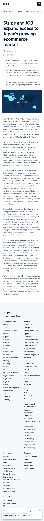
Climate (6, 343)
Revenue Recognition (11, 388)
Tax (4, 394)
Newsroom (8, 11)
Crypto (6, 349)
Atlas (5, 327)
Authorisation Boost (10, 330)
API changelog (29, 439)
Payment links (8, 376)
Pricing (5, 324)
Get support (7, 500)
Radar (5, 385)
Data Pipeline (8, 352)
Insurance (27, 381)
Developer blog (29, 448)
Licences (6, 482)
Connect (6, 346)
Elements (6, 355)
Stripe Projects (29, 445)
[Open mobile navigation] (39, 4)
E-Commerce (28, 336)
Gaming (26, 373)
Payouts (6, 382)
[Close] (39, 510)
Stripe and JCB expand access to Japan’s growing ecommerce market (21, 33)
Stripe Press (28, 465)
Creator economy (30, 367)
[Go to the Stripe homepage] (6, 312)
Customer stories (9, 459)
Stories (27, 11)
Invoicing (6, 364)
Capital (6, 336)
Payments (7, 379)
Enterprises (28, 324)
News (20, 11)
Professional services (32, 393)
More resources (9, 491)
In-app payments (30, 349)
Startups (27, 327)
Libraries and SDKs (30, 442)
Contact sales (29, 468)
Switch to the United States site (15, 516)
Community (7, 465)
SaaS (25, 361)
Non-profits (28, 390)
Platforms (27, 358)
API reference (29, 433)
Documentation (29, 430)
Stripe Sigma (8, 391)
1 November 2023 (9, 51)
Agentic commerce (31, 330)
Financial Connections (11, 358)
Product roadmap (30, 456)
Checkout (7, 339)
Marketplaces (29, 352)
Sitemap (6, 485)
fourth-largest (23, 175)
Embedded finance (31, 339)
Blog (5, 462)
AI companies (29, 364)
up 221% (24, 201)
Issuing (6, 367)
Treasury (6, 400)
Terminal (6, 397)
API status (27, 436)
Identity (6, 361)
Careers (27, 459)
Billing (5, 333)
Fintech (26, 370)
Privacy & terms (9, 474)
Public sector (28, 396)
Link (4, 370)
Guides (6, 456)
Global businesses (30, 346)
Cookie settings (9, 488)
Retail (26, 399)
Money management (31, 355)
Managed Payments (10, 373)
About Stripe (36, 11)
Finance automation (31, 343)
